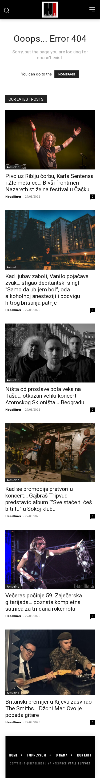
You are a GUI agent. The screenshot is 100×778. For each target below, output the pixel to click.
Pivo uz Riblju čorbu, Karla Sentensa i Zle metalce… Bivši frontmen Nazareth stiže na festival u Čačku (49, 183)
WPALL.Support (79, 763)
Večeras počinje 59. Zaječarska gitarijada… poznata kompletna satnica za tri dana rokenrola (43, 602)
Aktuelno (13, 167)
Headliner (13, 196)
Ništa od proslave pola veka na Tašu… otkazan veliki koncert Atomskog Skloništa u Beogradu (44, 396)
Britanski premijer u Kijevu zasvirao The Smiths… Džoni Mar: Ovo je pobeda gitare (48, 708)
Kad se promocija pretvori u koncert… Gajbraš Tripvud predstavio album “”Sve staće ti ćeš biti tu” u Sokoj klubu (48, 499)
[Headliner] (50, 10)
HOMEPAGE (66, 74)
